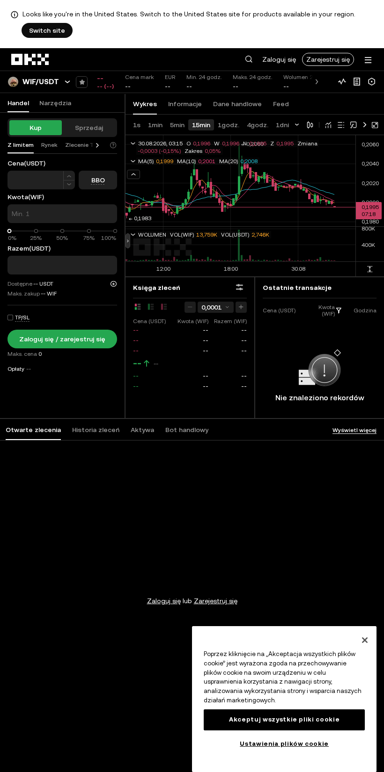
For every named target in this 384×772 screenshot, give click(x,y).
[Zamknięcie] (364, 640)
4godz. (257, 125)
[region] (284, 699)
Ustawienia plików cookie (284, 743)
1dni (282, 125)
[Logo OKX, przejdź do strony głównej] (30, 59)
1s (136, 125)
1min (155, 125)
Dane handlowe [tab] (237, 104)
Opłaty (15, 369)
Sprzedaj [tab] (89, 127)
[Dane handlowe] (342, 81)
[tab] (33, 430)
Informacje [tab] (185, 104)
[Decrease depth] (190, 307)
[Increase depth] (241, 307)
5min (177, 125)
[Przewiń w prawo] (97, 145)
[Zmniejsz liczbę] (69, 175)
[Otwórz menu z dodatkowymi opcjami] (368, 60)
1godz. (228, 125)
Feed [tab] (281, 104)
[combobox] (215, 307)
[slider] (9, 231)
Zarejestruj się (328, 59)
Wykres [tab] (145, 104)
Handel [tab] (18, 103)
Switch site (47, 30)
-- (137, 363)
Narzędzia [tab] (55, 103)
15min (201, 125)
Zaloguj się (279, 59)
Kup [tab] (36, 127)
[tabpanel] (192, 582)
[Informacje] (357, 81)
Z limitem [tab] (20, 145)
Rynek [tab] (49, 145)
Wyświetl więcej (354, 430)
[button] (248, 59)
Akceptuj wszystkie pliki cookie (284, 719)
